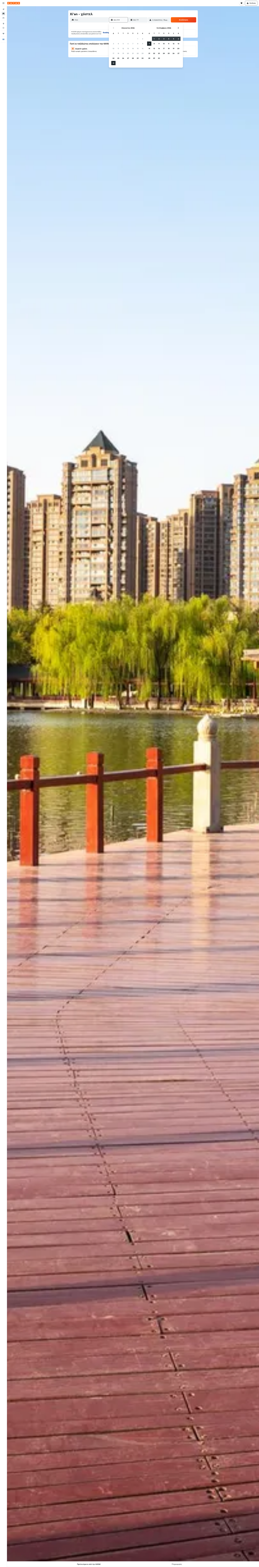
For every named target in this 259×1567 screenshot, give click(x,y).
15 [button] (138, 48)
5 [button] (123, 44)
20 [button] (128, 53)
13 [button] (128, 48)
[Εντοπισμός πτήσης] (3, 28)
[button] (3, 3)
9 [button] (142, 44)
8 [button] (137, 44)
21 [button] (133, 53)
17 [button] (113, 53)
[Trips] (3, 34)
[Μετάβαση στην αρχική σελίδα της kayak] (13, 3)
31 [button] (113, 63)
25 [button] (118, 58)
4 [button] (118, 44)
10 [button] (113, 48)
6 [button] (178, 39)
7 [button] (132, 44)
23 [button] (142, 53)
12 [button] (123, 48)
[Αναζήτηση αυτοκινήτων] (3, 18)
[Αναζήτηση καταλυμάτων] (3, 14)
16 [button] (142, 48)
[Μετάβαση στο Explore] (3, 24)
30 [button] (143, 58)
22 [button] (138, 53)
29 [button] (138, 58)
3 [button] (113, 44)
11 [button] (118, 48)
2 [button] (142, 39)
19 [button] (123, 53)
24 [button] (113, 58)
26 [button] (123, 58)
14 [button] (133, 48)
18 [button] (118, 53)
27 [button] (128, 58)
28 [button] (133, 58)
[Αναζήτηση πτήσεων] (3, 9)
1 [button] (137, 39)
